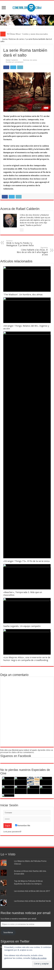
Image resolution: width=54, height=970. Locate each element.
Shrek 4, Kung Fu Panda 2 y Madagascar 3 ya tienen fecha (20, 243)
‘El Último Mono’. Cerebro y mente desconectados (27, 34)
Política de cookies (38, 958)
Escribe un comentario (14, 62)
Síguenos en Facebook (15, 756)
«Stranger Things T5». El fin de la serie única (26, 561)
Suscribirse (8, 932)
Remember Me (23, 825)
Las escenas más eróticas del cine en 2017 (32, 891)
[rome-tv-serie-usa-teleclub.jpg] (27, 92)
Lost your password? (12, 831)
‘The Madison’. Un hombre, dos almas (23, 294)
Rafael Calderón (12, 60)
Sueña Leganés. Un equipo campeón (21, 626)
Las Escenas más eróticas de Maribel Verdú (32, 901)
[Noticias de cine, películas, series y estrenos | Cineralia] (27, 7)
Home (4, 39)
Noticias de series (16, 39)
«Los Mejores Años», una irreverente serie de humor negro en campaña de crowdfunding (26, 659)
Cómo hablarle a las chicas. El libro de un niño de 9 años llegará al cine (32, 251)
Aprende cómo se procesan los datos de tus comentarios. (26, 751)
